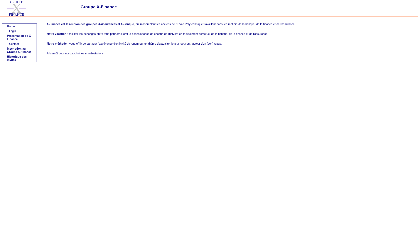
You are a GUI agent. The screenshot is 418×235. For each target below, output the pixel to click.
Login (12, 31)
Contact (14, 43)
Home (11, 26)
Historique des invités (17, 58)
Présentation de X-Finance (19, 37)
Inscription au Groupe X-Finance (19, 50)
